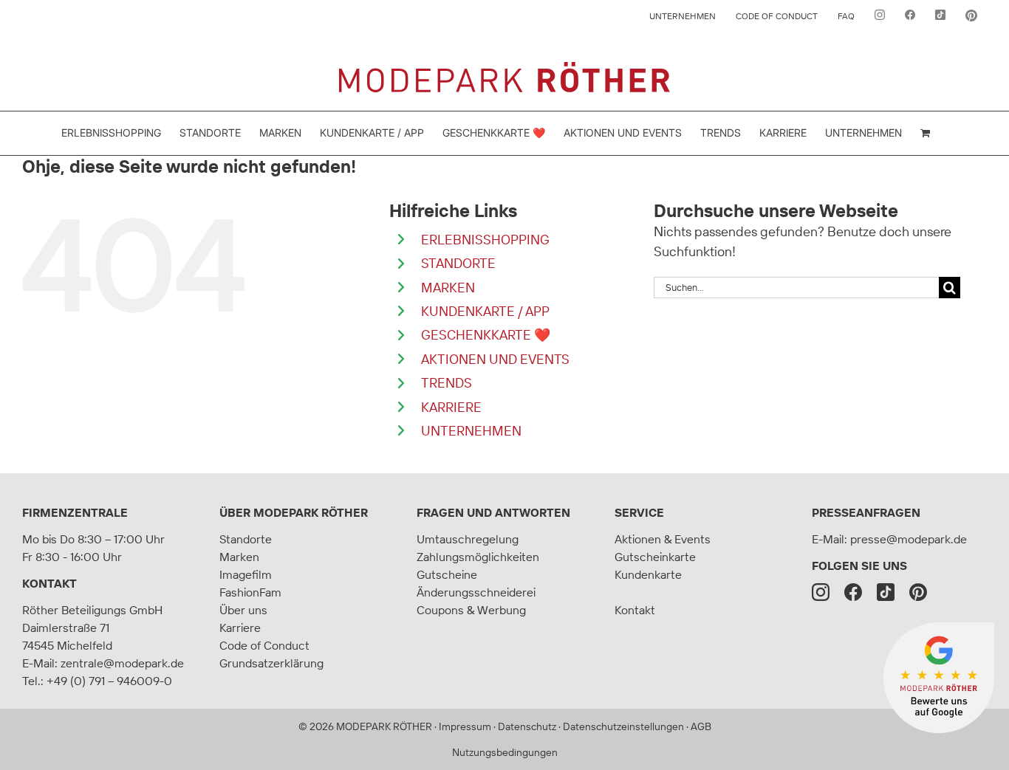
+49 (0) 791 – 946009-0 (109, 680)
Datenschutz (527, 726)
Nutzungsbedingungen (505, 752)
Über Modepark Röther (293, 512)
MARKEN (448, 287)
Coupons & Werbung (471, 609)
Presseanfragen (866, 512)
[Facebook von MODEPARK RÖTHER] (910, 16)
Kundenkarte (648, 574)
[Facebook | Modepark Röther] (853, 592)
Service (639, 512)
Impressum (465, 726)
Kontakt (49, 583)
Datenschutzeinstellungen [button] (623, 726)
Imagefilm (245, 574)
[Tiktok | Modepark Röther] (886, 592)
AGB (701, 726)
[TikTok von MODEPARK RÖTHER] (940, 16)
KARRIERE (451, 407)
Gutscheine (447, 574)
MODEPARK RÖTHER (384, 726)
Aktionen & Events (663, 539)
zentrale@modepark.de (122, 663)
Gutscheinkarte (655, 556)
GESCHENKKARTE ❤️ (485, 334)
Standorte (245, 539)
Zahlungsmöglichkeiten (478, 556)
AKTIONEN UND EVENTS (495, 359)
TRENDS (446, 382)
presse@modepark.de (908, 539)
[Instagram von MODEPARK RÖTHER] (880, 16)
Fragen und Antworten (493, 512)
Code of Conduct (264, 645)
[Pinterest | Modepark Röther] (918, 592)
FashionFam (250, 592)
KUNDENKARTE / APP (485, 311)
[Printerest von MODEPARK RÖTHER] (971, 16)
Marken (239, 556)
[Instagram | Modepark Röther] (821, 592)
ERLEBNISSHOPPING (485, 239)
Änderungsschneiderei (476, 592)
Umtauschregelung (468, 539)
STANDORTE (458, 263)
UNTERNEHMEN (471, 430)
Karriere (240, 627)
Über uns (243, 609)
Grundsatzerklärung (271, 663)
